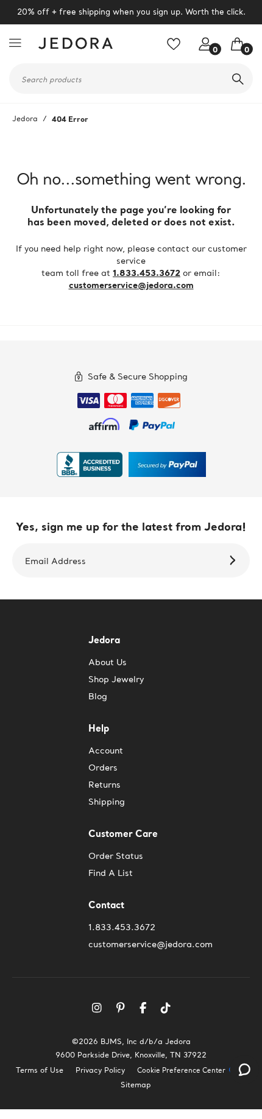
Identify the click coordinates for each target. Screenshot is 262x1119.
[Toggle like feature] (178, 48)
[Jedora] (73, 43)
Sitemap (136, 1084)
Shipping (106, 801)
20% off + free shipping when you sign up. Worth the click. (131, 12)
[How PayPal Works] (152, 422)
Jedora (25, 118)
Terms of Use (39, 1070)
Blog (97, 696)
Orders (103, 767)
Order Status (115, 855)
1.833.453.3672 (146, 272)
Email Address (55, 561)
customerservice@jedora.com (131, 285)
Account (105, 750)
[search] (238, 78)
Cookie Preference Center (181, 1071)
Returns (104, 784)
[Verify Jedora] (89, 464)
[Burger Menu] (18, 43)
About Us (107, 662)
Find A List (110, 872)
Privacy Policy (100, 1070)
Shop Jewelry (116, 679)
